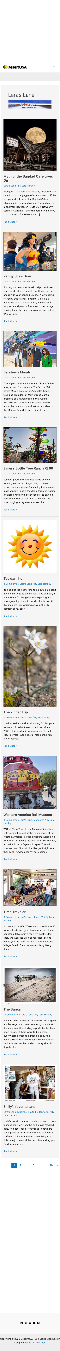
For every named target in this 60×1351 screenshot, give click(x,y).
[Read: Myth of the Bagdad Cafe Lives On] (29, 144)
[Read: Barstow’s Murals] (29, 348)
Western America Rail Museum (27, 815)
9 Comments (10, 917)
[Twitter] (26, 1323)
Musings (22, 1112)
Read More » (10, 222)
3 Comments (10, 820)
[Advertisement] (30, 30)
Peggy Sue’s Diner (17, 276)
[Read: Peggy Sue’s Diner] (29, 251)
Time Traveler (14, 912)
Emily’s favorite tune (19, 1107)
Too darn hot (13, 578)
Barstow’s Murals (17, 372)
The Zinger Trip (16, 712)
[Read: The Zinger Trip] (29, 666)
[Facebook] (21, 1323)
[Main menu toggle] (54, 67)
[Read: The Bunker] (29, 985)
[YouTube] (34, 1323)
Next (54, 1165)
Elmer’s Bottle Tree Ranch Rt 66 (28, 468)
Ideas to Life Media (35, 1342)
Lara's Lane (9, 185)
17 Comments (10, 1014)
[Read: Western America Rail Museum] (29, 782)
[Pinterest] (38, 1323)
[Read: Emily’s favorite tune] (29, 1082)
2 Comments (10, 583)
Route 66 (38, 917)
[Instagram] (30, 1323)
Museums (38, 820)
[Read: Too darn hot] (29, 546)
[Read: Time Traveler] (29, 887)
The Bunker (12, 1009)
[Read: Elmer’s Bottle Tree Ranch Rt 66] (29, 445)
